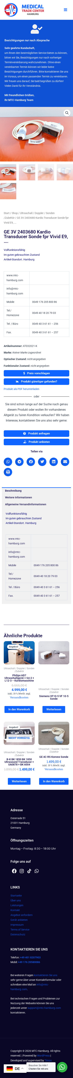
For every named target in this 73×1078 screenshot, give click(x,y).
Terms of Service (19, 929)
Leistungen (16, 905)
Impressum (17, 924)
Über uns (15, 900)
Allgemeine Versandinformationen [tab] (25, 504)
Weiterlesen (53, 709)
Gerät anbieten (19, 919)
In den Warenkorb (19, 709)
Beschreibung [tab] (13, 490)
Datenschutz (17, 934)
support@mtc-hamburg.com (44, 1007)
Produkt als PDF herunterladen (21, 388)
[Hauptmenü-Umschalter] (65, 10)
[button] (67, 113)
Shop (15, 213)
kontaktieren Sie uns (45, 975)
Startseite (16, 895)
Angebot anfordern (21, 915)
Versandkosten (19, 697)
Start (7, 213)
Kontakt (15, 910)
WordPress (43, 1055)
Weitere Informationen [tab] (18, 497)
